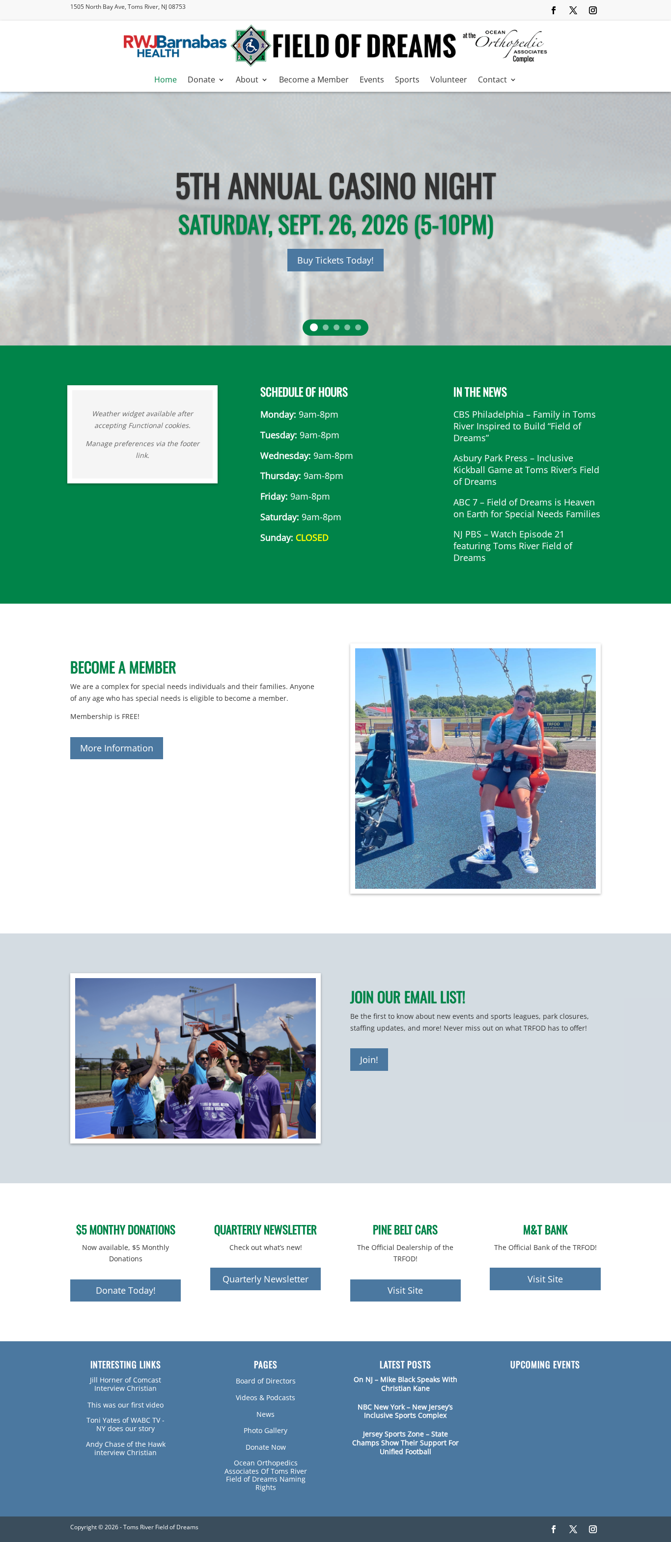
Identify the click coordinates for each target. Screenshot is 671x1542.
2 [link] (326, 327)
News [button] (265, 1414)
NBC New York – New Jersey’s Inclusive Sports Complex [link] (405, 1411)
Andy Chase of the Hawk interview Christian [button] (126, 1448)
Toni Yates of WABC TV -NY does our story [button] (125, 1424)
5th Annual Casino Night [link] (335, 184)
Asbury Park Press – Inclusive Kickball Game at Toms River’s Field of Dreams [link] (526, 469)
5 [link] (358, 327)
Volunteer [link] (448, 80)
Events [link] (372, 80)
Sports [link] (407, 80)
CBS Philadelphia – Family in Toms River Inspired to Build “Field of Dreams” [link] (524, 426)
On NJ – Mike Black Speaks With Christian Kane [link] (405, 1384)
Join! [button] (369, 1059)
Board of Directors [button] (266, 1380)
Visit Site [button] (405, 1290)
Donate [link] (201, 80)
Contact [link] (492, 80)
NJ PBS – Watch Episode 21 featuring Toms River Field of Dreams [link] (512, 545)
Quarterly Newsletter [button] (265, 1279)
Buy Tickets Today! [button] (335, 260)
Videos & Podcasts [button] (265, 1397)
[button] (553, 10)
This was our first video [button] (125, 1404)
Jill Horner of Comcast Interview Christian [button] (125, 1384)
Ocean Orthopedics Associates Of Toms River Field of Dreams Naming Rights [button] (265, 1475)
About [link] (247, 80)
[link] (335, 64)
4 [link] (347, 327)
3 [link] (336, 327)
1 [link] (314, 327)
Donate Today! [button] (126, 1290)
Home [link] (165, 80)
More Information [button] (116, 748)
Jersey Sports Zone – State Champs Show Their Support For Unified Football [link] (405, 1442)
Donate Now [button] (266, 1447)
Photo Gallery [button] (265, 1430)
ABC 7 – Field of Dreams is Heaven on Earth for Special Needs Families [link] (526, 508)
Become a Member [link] (314, 80)
